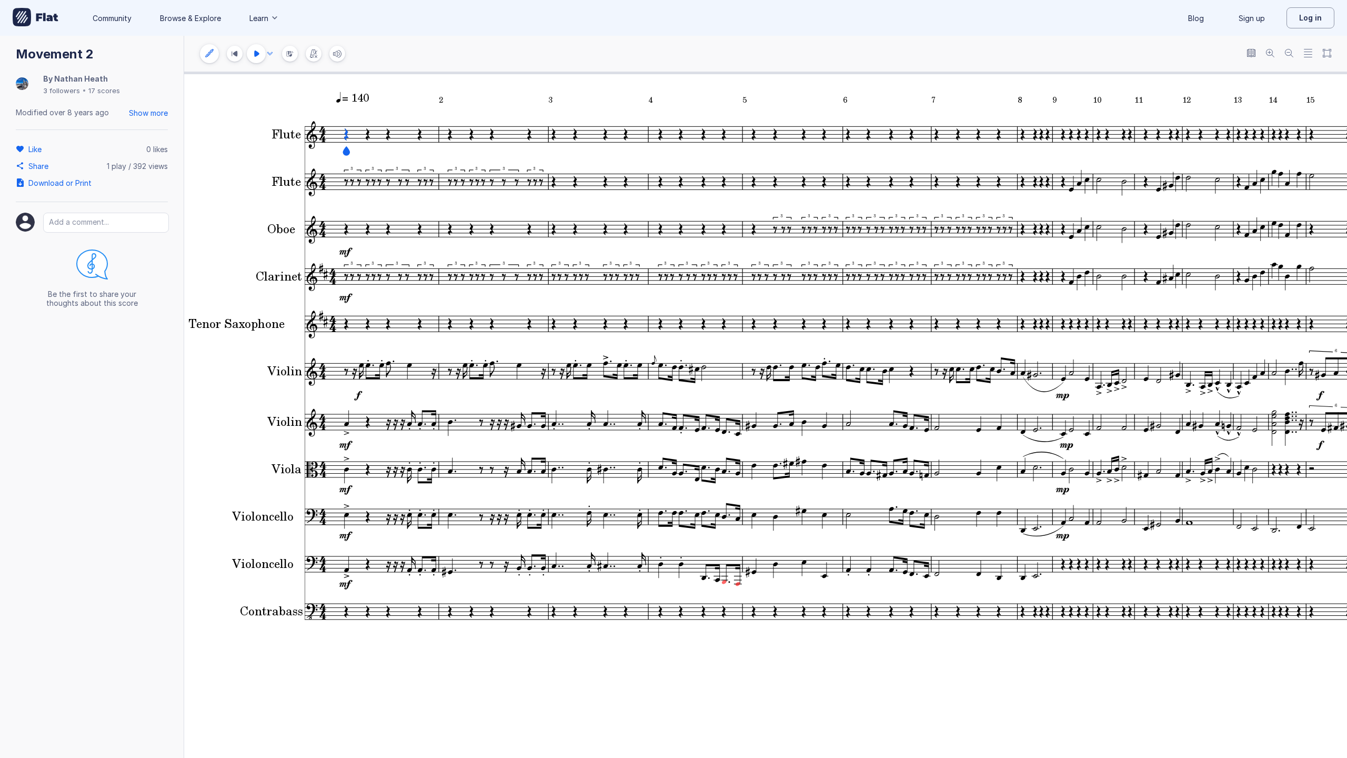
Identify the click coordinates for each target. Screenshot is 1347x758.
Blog (1196, 18)
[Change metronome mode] (313, 54)
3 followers (61, 90)
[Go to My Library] (35, 18)
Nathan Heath (81, 78)
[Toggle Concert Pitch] (1251, 54)
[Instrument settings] (209, 53)
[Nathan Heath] (22, 84)
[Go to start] (235, 54)
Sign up (1252, 18)
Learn (258, 18)
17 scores (104, 90)
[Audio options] (270, 53)
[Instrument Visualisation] (290, 54)
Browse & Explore (190, 18)
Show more (148, 112)
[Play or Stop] (256, 53)
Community (112, 18)
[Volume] (337, 54)
